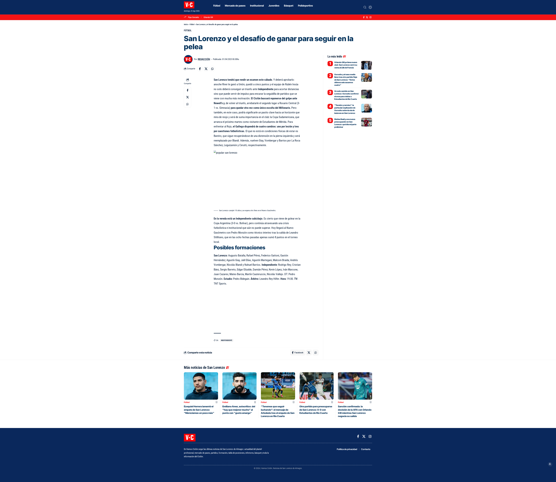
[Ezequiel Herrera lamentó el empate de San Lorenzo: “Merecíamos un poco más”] (201, 386)
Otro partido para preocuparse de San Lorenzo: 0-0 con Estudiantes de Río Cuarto (315, 409)
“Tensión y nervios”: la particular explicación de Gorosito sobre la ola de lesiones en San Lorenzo (344, 109)
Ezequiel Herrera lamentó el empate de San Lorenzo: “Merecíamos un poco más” (199, 409)
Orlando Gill (208, 17)
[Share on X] (206, 69)
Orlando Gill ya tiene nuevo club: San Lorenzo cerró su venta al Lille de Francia (345, 65)
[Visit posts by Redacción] (188, 59)
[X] (367, 17)
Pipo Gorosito (193, 17)
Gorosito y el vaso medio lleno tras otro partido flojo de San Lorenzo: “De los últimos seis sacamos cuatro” (345, 79)
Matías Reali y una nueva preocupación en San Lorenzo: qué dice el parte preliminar (345, 123)
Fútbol (192, 24)
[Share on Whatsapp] (212, 69)
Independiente (226, 340)
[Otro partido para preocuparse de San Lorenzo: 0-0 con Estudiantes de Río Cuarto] (316, 386)
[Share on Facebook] (200, 69)
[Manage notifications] (550, 464)
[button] (365, 7)
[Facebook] (363, 17)
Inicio (186, 24)
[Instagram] (370, 17)
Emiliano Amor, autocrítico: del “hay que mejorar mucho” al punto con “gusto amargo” (238, 409)
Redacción (204, 59)
